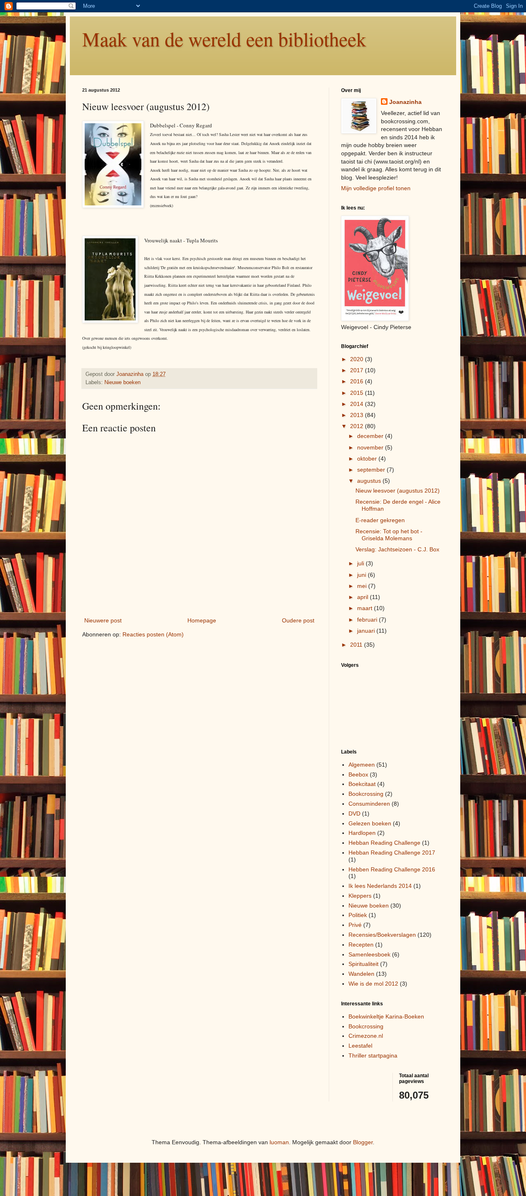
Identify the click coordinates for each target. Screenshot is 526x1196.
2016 (357, 381)
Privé (355, 925)
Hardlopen (362, 833)
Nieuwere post (103, 620)
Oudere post (298, 620)
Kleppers (359, 895)
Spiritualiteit (363, 964)
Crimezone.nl (365, 1035)
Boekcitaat (362, 784)
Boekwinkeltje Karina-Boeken (386, 1016)
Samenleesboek (369, 954)
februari (368, 619)
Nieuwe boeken (122, 382)
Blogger (363, 1142)
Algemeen (361, 764)
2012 (357, 426)
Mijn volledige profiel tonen (376, 188)
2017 (357, 370)
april (363, 597)
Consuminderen (369, 803)
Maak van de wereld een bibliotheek (224, 38)
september (372, 469)
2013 (357, 415)
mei (362, 586)
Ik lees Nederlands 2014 (380, 886)
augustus (370, 480)
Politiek (357, 915)
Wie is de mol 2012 (373, 983)
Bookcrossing (365, 793)
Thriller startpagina (372, 1055)
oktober (367, 458)
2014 (357, 404)
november (371, 447)
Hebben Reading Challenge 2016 (391, 869)
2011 (357, 644)
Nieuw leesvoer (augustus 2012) (397, 490)
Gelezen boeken (369, 823)
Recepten (361, 944)
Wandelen (361, 973)
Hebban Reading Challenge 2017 (391, 852)
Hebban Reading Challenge (384, 842)
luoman (279, 1142)
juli (361, 563)
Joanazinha (405, 102)
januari (366, 630)
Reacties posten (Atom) (153, 634)
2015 (357, 392)
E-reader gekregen (380, 520)
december (371, 436)
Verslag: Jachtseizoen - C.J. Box (397, 549)
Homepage (201, 620)
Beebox (358, 774)
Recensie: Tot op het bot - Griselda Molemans (388, 535)
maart (365, 608)
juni (362, 574)
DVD (354, 813)
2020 (357, 359)
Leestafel (360, 1045)
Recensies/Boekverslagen (382, 934)
